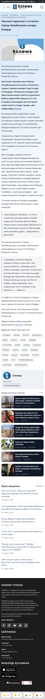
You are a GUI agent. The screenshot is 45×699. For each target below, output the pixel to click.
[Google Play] (22, 676)
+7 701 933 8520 (6, 645)
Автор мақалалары (11, 385)
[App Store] (22, 669)
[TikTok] (26, 625)
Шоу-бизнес (14, 15)
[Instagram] (9, 625)
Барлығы (40, 486)
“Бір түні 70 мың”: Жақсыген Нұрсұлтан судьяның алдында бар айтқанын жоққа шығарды (19, 493)
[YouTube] (14, 625)
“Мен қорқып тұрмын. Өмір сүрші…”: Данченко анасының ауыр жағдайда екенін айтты (20, 562)
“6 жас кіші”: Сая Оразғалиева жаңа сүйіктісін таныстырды (21, 532)
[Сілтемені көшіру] (17, 35)
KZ (43, 1)
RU (40, 1)
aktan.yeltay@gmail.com (9, 652)
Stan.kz (17, 108)
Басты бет (4, 15)
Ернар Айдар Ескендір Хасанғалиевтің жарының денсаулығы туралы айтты (18, 520)
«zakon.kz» (19, 324)
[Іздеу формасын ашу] (42, 7)
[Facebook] (3, 625)
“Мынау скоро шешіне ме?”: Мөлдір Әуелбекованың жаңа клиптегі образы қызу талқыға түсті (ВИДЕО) (21, 547)
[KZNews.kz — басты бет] (22, 7)
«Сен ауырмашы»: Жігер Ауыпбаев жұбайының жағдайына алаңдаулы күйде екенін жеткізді (22, 507)
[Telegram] (20, 625)
